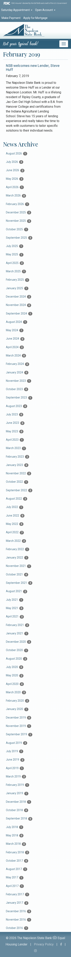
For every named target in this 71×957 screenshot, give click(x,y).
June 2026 (14, 170)
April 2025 (14, 263)
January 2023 (16, 465)
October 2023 (16, 389)
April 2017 (14, 886)
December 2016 (18, 911)
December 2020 (18, 641)
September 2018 (18, 818)
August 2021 (16, 591)
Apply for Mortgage (35, 18)
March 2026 (15, 195)
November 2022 (18, 473)
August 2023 (16, 406)
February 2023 (17, 456)
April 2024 (14, 347)
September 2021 (18, 582)
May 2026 (14, 178)
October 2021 (16, 574)
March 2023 (15, 448)
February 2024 (17, 363)
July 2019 (14, 751)
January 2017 (16, 902)
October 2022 (16, 481)
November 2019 (18, 726)
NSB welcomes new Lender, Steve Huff (33, 67)
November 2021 (18, 565)
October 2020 (16, 650)
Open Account (44, 10)
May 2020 (14, 675)
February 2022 (17, 549)
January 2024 (16, 372)
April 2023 (14, 439)
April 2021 (14, 616)
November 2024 (18, 305)
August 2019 (16, 742)
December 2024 (18, 296)
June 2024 (14, 338)
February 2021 (17, 625)
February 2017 (17, 894)
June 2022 (14, 515)
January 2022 (16, 557)
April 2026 (14, 187)
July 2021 (14, 599)
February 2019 (17, 784)
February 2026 (17, 204)
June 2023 (14, 422)
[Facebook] (61, 944)
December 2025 (18, 212)
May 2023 (14, 431)
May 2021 (14, 608)
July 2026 (14, 161)
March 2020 (15, 692)
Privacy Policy (44, 944)
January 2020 (16, 709)
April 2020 (14, 684)
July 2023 (14, 414)
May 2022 (14, 523)
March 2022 (15, 540)
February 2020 (17, 700)
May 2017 (14, 877)
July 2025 (14, 246)
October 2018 (16, 810)
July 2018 (14, 827)
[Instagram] (35, 951)
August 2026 (16, 153)
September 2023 (18, 397)
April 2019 (14, 768)
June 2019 (14, 759)
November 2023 (18, 380)
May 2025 (14, 254)
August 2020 (16, 658)
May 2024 (14, 330)
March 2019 (15, 776)
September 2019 (18, 734)
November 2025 (18, 220)
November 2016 (18, 919)
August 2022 (16, 498)
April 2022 (14, 532)
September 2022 (18, 490)
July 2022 (14, 507)
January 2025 (16, 288)
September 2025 (18, 237)
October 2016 (16, 928)
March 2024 (15, 355)
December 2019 (18, 717)
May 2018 (14, 835)
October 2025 (16, 229)
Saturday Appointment (15, 10)
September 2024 (18, 313)
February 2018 (17, 852)
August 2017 (16, 869)
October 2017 (16, 860)
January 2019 (16, 793)
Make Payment (11, 18)
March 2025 (15, 271)
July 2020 (14, 667)
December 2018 (18, 801)
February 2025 (17, 279)
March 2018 (15, 843)
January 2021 (16, 633)
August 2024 (16, 321)
